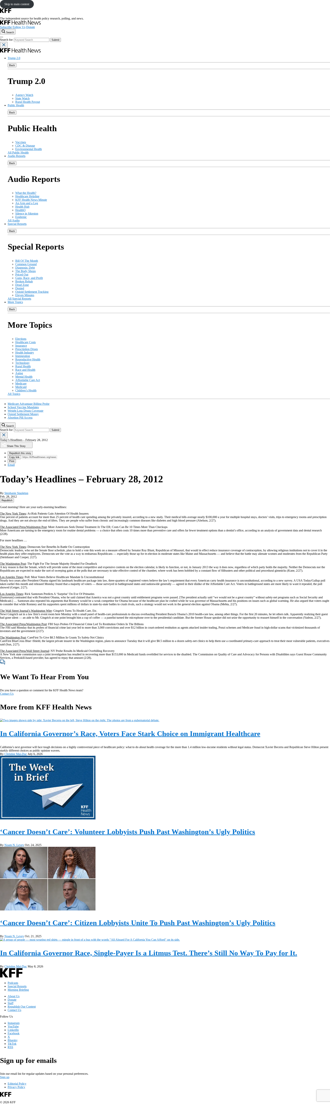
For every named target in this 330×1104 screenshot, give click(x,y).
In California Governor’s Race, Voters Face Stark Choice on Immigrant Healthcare (130, 734)
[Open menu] (1, 37)
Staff (10, 1003)
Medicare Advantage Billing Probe (28, 403)
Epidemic (21, 217)
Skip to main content (16, 4)
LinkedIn (13, 1030)
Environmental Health (28, 149)
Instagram (13, 1023)
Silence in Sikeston (26, 213)
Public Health (16, 105)
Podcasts (13, 982)
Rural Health (23, 366)
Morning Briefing (18, 989)
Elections (20, 338)
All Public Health (18, 152)
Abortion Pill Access (20, 417)
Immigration (22, 356)
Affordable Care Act (27, 380)
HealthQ (20, 210)
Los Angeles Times (11, 577)
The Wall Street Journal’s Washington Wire (26, 610)
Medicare (21, 383)
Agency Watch (24, 95)
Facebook (13, 1033)
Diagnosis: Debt (25, 267)
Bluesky (13, 1040)
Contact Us (7, 693)
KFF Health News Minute (31, 199)
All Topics (14, 393)
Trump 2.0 (14, 58)
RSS (10, 1047)
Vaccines (20, 142)
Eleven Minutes (24, 295)
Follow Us (19, 27)
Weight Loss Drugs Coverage (25, 410)
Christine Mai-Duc (15, 754)
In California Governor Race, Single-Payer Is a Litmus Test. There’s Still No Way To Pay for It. (148, 953)
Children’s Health (25, 390)
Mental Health (23, 376)
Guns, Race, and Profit (29, 278)
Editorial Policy (17, 1083)
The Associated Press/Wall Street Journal (24, 650)
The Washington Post (13, 563)
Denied (19, 288)
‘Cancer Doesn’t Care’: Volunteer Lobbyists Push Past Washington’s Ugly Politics (127, 832)
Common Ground (26, 264)
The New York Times (13, 513)
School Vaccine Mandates (23, 407)
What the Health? (25, 192)
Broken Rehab (24, 281)
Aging (19, 373)
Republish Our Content (22, 1006)
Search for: (7, 39)
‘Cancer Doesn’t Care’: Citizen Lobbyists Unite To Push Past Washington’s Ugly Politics (137, 923)
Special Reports (17, 223)
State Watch (22, 98)
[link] (7, 500)
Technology (22, 362)
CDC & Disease (25, 145)
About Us (13, 996)
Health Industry (24, 352)
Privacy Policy (16, 1087)
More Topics (15, 302)
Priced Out (21, 274)
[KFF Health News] (20, 23)
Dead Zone (22, 284)
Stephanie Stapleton (16, 493)
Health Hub (22, 206)
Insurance (21, 345)
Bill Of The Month (26, 260)
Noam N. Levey (14, 845)
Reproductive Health (27, 359)
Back (12, 65)
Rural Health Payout (27, 101)
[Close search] (4, 45)
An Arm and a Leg (26, 203)
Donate (30, 27)
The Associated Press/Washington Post (23, 527)
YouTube (13, 1026)
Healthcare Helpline (27, 196)
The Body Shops (25, 271)
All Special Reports (19, 298)
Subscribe (6, 27)
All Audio (14, 220)
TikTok (12, 1043)
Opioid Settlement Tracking (32, 291)
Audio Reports (16, 156)
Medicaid (21, 387)
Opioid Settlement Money (23, 414)
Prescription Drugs (26, 349)
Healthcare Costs (25, 342)
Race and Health (25, 369)
